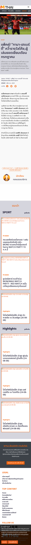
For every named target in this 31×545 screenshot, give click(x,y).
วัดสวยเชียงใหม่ (6, 495)
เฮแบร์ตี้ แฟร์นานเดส (15, 170)
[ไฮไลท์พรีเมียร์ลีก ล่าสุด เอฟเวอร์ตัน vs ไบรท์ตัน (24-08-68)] (15, 376)
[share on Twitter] (11, 86)
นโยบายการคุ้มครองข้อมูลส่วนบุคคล (12, 479)
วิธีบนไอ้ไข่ (5, 506)
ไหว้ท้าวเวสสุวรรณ (7, 508)
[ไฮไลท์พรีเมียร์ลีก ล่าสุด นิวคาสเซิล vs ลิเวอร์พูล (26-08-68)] (15, 301)
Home (3, 79)
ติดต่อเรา (5, 481)
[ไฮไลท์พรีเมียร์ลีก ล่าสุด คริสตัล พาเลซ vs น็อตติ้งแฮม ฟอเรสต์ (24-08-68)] (15, 409)
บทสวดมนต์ (5, 504)
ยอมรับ (4, 542)
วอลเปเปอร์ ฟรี (6, 515)
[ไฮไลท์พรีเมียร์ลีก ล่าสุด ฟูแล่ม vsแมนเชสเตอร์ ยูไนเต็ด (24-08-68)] (15, 342)
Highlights (6, 311)
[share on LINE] (15, 86)
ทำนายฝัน (11, 11)
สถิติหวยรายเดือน (7, 499)
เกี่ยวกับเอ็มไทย (6, 483)
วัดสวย (4, 493)
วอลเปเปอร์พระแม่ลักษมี (9, 513)
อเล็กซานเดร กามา (7, 168)
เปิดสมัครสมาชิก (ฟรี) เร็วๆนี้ (15, 463)
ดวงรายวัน (5, 502)
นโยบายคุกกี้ (5, 477)
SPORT (3, 40)
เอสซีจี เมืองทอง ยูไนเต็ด (21, 168)
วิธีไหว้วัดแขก (6, 510)
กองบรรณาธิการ (20, 179)
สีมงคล (4, 517)
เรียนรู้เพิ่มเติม (13, 542)
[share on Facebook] (7, 86)
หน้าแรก (4, 11)
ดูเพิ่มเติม (27, 213)
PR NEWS (6, 236)
